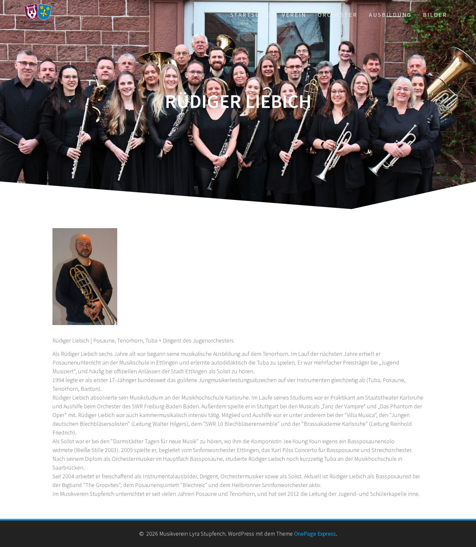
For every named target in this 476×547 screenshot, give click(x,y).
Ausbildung (390, 14)
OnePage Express (315, 533)
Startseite (250, 14)
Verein (294, 14)
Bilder (435, 14)
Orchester (337, 14)
